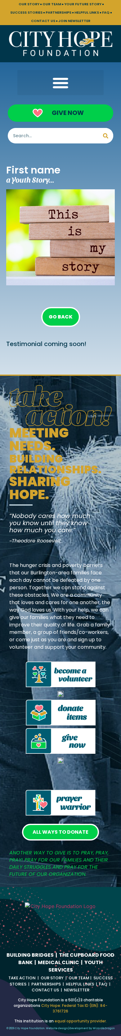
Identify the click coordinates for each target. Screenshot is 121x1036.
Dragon (110, 1028)
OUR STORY (29, 4)
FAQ (106, 12)
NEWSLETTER (76, 990)
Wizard (98, 1028)
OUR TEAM (52, 4)
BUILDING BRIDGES (30, 955)
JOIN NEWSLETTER (74, 20)
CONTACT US (43, 20)
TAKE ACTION (22, 978)
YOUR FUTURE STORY (82, 4)
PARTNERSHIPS (58, 12)
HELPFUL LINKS (86, 12)
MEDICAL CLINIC (58, 962)
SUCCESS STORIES (26, 12)
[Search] (105, 135)
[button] (60, 82)
